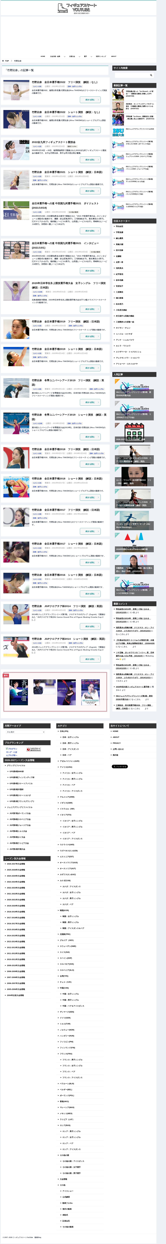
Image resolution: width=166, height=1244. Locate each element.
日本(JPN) (64, 731)
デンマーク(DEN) (67, 1012)
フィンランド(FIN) (67, 1048)
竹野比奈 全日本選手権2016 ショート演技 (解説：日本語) (67, 575)
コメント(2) (37, 146)
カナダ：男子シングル (72, 898)
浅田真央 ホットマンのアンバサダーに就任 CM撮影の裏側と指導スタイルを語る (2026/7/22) (140, 106)
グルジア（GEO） (67, 940)
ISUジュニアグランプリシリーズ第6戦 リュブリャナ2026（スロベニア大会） (140, 155)
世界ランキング (101, 56)
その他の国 (64, 1155)
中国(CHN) (64, 988)
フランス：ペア (69, 1072)
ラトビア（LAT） (67, 1119)
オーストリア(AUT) (68, 868)
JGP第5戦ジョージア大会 (20, 825)
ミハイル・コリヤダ (124, 334)
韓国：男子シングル (71, 922)
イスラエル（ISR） (68, 809)
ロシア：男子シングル (72, 1131)
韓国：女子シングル (71, 916)
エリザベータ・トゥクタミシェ (128, 352)
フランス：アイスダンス (72, 1077)
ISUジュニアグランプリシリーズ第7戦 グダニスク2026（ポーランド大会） (140, 143)
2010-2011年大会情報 (16, 959)
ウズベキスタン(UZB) (69, 851)
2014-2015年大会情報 (16, 936)
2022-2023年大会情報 (16, 888)
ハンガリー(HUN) (67, 1036)
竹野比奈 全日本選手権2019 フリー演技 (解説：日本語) (66, 321)
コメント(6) (37, 389)
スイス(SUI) (65, 952)
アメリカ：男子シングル (72, 779)
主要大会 (72, 56)
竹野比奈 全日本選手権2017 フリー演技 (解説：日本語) (66, 510)
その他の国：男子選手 (72, 1173)
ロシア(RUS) (65, 1125)
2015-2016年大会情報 (16, 929)
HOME (43, 56)
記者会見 (66, 1221)
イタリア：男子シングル (72, 827)
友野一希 (119, 262)
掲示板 (115, 755)
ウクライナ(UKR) (67, 845)
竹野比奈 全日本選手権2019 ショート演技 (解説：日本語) (67, 349)
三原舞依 (119, 292)
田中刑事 (119, 250)
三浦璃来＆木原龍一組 (125, 322)
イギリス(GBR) (66, 803)
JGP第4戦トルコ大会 (18, 831)
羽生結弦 (119, 226)
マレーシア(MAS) (67, 1107)
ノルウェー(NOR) (67, 1030)
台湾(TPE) (64, 976)
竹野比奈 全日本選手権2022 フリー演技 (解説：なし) (64, 82)
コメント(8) (37, 514)
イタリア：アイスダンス (72, 839)
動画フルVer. (72, 146)
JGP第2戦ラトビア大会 (19, 843)
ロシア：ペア (68, 1143)
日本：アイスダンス (71, 749)
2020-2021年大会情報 (16, 900)
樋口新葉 (119, 298)
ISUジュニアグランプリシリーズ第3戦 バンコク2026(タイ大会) (140, 193)
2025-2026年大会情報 (16, 870)
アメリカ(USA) (66, 767)
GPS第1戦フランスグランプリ (22, 801)
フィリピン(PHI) (66, 1042)
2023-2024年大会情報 (16, 882)
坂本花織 (119, 280)
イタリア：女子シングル (72, 821)
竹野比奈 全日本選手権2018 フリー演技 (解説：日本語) (66, 449)
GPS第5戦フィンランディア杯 (22, 777)
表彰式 (65, 1215)
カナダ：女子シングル (72, 892)
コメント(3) (37, 326)
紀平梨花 (119, 274)
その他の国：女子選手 (72, 1167)
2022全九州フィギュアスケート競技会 (54, 142)
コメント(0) (37, 86)
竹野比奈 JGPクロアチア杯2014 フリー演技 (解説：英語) (67, 606)
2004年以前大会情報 (15, 995)
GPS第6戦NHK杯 (17, 771)
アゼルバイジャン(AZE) (69, 761)
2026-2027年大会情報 (16, 864)
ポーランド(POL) (67, 1095)
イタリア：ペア (69, 833)
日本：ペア (67, 755)
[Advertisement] (78, 35)
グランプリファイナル (16, 765)
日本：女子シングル (75, 86)
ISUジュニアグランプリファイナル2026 (140, 129)
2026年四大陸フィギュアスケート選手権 (132, 687)
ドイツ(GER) (65, 1018)
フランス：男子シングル (72, 1060)
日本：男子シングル (71, 743)
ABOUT (113, 56)
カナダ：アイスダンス (72, 886)
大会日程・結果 (55, 56)
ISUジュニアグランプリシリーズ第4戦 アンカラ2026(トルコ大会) (140, 180)
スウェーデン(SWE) (68, 946)
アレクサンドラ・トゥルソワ (128, 358)
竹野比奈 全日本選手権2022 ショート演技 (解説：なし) (66, 112)
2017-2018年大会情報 (16, 918)
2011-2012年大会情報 (16, 953)
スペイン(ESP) (66, 958)
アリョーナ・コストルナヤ (127, 364)
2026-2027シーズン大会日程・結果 (130, 439)
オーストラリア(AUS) (69, 863)
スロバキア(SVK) (67, 964)
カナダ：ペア (68, 904)
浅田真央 (119, 268)
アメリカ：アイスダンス (72, 791)
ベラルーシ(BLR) (67, 1084)
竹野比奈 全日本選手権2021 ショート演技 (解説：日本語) (67, 172)
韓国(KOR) (64, 910)
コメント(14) (37, 292)
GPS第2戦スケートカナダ (20, 795)
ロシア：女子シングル (72, 1137)
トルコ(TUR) (65, 1024)
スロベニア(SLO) (67, 970)
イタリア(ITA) (65, 815)
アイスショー (68, 1191)
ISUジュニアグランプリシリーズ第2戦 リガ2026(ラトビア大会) (140, 205)
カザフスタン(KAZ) (68, 874)
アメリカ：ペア (69, 785)
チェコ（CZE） (66, 982)
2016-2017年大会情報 (16, 924)
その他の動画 (73, 212)
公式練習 (66, 1197)
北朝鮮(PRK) (65, 934)
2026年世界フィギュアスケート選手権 (132, 549)
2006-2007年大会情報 (16, 983)
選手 (85, 56)
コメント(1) (37, 252)
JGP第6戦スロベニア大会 (20, 819)
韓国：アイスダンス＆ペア (73, 928)
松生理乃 (119, 304)
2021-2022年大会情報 (16, 894)
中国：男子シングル (71, 1000)
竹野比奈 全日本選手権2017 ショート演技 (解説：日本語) (67, 543)
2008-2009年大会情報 (16, 971)
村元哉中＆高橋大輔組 (125, 316)
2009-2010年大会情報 (16, 965)
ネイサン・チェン (123, 328)
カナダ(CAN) (65, 880)
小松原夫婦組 (121, 310)
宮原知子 (119, 286)
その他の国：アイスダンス (73, 1161)
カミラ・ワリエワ (123, 346)
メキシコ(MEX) (66, 1113)
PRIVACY (117, 743)
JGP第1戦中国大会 (17, 849)
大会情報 (63, 1179)
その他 (62, 1185)
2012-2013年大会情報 (16, 947)
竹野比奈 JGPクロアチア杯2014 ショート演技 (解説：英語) (68, 639)
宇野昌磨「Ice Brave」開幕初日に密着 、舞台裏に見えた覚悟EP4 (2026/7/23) (140, 118)
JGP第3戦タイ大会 (17, 837)
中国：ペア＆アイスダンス (73, 1006)
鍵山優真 (119, 238)
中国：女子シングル (71, 994)
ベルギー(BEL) (66, 1089)
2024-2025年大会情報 (16, 876)
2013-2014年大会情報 (16, 941)
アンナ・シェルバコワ (125, 340)
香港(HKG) (64, 1101)
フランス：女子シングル (72, 1066)
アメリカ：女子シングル (72, 773)
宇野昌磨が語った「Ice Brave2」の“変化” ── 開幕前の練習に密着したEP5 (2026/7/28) (139, 93)
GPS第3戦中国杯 (16, 789)
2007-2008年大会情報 (16, 977)
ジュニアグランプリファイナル (19, 807)
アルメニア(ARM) (67, 797)
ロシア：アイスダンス (72, 1149)
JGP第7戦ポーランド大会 (20, 813)
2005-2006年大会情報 (16, 989)
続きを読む (90, 100)
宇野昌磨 (119, 232)
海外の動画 (67, 1209)
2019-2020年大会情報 (16, 906)
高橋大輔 (119, 244)
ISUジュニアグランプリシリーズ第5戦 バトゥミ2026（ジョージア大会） (140, 168)
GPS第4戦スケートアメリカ (21, 783)
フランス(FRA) (66, 1054)
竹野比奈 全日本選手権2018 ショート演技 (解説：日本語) (67, 478)
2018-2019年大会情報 (16, 912)
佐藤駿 (118, 256)
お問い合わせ (118, 749)
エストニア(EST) (67, 857)
